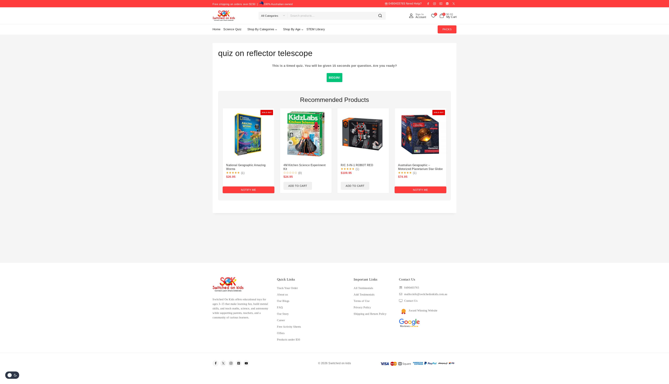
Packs (447, 29)
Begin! (334, 77)
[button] (297, 186)
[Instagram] (434, 3)
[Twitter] (223, 363)
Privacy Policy (362, 307)
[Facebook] (428, 3)
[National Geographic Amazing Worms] (248, 134)
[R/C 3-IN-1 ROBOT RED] (363, 134)
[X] (453, 3)
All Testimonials (363, 288)
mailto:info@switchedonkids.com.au (425, 294)
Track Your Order (287, 288)
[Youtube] (246, 363)
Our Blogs (283, 300)
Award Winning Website (423, 310)
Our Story (283, 313)
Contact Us (410, 300)
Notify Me (248, 189)
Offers (280, 333)
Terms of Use (362, 300)
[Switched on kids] (224, 15)
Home (216, 29)
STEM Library (315, 29)
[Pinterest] (239, 363)
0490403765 (396, 3)
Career (281, 320)
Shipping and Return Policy (370, 313)
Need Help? (414, 3)
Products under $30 (288, 339)
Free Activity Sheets (289, 326)
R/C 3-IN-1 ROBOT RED (357, 165)
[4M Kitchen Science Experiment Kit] (306, 134)
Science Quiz (232, 29)
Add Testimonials (364, 294)
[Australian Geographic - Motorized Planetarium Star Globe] (420, 134)
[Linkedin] (447, 3)
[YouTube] (441, 3)
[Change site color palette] (12, 375)
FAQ (280, 307)
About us (282, 294)
